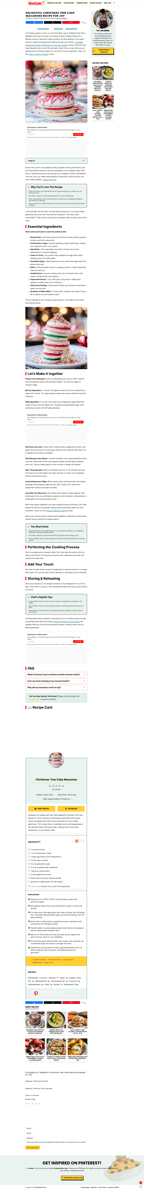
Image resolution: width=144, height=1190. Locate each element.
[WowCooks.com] (37, 3)
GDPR (117, 1187)
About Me (94, 1187)
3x (83, 841)
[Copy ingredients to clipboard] (40, 841)
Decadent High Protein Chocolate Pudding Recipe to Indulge (35, 1031)
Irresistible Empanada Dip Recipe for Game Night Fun (77, 1058)
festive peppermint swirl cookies (67, 622)
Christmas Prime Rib (40, 1081)
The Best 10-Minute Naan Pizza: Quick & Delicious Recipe (56, 1058)
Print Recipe (58, 28)
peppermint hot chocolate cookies (54, 45)
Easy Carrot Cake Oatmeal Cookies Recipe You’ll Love (77, 1031)
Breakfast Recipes (54, 3)
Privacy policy (85, 1187)
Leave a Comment (61, 18)
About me (107, 3)
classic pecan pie (49, 180)
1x (76, 841)
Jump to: (31, 161)
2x (80, 841)
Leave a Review (71, 28)
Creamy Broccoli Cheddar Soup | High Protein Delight (56, 1031)
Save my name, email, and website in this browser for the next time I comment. (56, 1142)
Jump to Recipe (43, 28)
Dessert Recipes (96, 3)
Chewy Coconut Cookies (38, 54)
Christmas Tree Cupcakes (42, 1088)
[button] (114, 3)
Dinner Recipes (81, 3)
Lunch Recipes (69, 3)
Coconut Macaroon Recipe (56, 511)
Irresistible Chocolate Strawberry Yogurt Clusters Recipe (35, 1058)
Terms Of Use (102, 1187)
